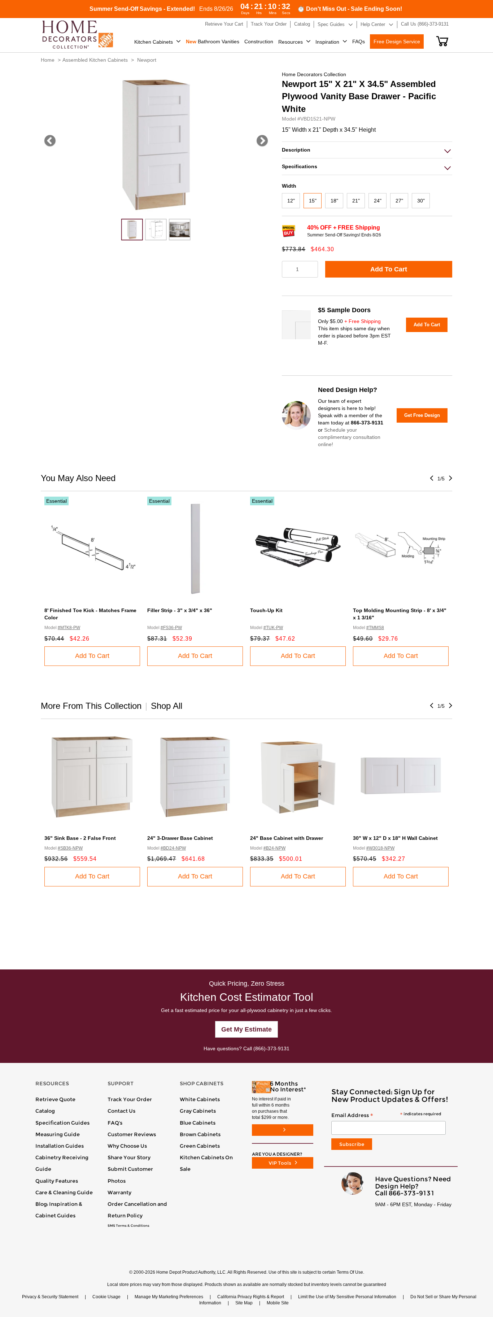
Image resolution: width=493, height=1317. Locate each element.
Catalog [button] (302, 24)
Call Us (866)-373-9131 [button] (425, 24)
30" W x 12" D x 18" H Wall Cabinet (395, 838)
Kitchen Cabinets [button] (153, 42)
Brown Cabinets (200, 1134)
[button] (442, 41)
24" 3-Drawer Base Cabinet (180, 838)
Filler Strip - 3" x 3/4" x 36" (179, 610)
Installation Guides (59, 1146)
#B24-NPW (274, 848)
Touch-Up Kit (266, 610)
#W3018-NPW (380, 848)
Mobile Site (278, 1302)
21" (356, 201)
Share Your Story (129, 1157)
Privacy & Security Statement (50, 1296)
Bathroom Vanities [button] (212, 41)
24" (377, 201)
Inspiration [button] (327, 42)
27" (399, 201)
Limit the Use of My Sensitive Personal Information (347, 1296)
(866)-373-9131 (271, 1048)
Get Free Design (422, 415)
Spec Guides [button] (331, 24)
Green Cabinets (200, 1146)
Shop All (166, 706)
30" (421, 201)
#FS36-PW (171, 627)
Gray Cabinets (198, 1111)
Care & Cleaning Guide (64, 1192)
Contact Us (121, 1111)
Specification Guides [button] (62, 1123)
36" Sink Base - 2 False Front (80, 838)
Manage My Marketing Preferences (169, 1296)
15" (313, 201)
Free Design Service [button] (397, 41)
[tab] (367, 150)
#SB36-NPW (70, 848)
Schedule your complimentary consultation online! (349, 437)
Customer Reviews (132, 1134)
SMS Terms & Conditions (128, 1225)
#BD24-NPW (173, 848)
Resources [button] (290, 42)
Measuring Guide (57, 1134)
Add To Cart (388, 269)
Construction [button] (258, 41)
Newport (146, 60)
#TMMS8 (375, 627)
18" (334, 201)
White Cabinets (200, 1099)
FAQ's (115, 1123)
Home (47, 60)
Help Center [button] (373, 24)
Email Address (386, 1115)
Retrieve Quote (55, 1099)
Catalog (45, 1111)
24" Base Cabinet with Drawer (286, 838)
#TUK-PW (273, 627)
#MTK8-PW (69, 627)
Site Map (244, 1302)
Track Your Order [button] (269, 24)
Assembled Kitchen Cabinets (95, 60)
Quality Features (56, 1181)
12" (291, 201)
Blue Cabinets (197, 1123)
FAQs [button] (358, 41)
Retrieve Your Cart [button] (224, 24)
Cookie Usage (106, 1296)
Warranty (119, 1192)
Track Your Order (130, 1099)
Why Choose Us (127, 1146)
